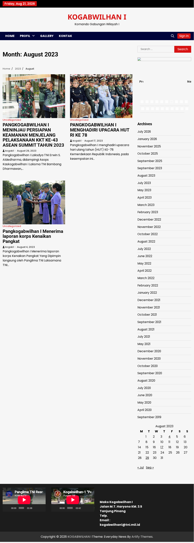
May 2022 (144, 263)
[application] (24, 500)
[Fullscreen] (41, 508)
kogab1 (9, 150)
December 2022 (149, 219)
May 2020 (144, 402)
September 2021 (149, 322)
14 (157, 108)
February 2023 (147, 212)
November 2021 (148, 307)
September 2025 (149, 161)
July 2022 (144, 249)
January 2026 (147, 139)
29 (147, 458)
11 (142, 108)
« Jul (140, 467)
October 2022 (147, 234)
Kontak (65, 36)
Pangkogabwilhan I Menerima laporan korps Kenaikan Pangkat (33, 236)
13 (152, 108)
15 (162, 108)
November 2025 (149, 146)
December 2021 (148, 300)
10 (186, 101)
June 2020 (144, 395)
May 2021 (143, 344)
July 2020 (144, 388)
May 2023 (144, 190)
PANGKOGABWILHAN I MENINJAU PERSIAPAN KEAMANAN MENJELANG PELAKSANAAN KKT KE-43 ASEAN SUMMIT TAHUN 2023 (33, 135)
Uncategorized (12, 119)
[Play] (7, 508)
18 (177, 108)
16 (167, 108)
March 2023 (145, 205)
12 (147, 108)
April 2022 (144, 270)
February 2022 (147, 285)
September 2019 (149, 417)
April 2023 (144, 197)
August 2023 (146, 175)
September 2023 (149, 168)
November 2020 (149, 358)
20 (186, 108)
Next (189, 81)
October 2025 (147, 153)
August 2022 (146, 241)
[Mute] (36, 508)
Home (10, 36)
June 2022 (144, 256)
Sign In (184, 36)
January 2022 (147, 292)
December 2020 (149, 351)
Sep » (150, 467)
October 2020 (147, 366)
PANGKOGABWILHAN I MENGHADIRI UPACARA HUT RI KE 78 (99, 130)
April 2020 (144, 410)
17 (172, 108)
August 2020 (146, 380)
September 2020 (149, 373)
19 (182, 108)
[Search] (172, 36)
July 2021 (143, 336)
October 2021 (147, 314)
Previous (141, 81)
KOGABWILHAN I (97, 17)
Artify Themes (142, 536)
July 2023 (144, 183)
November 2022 (149, 227)
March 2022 (145, 278)
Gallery (47, 36)
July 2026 (144, 131)
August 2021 (145, 329)
